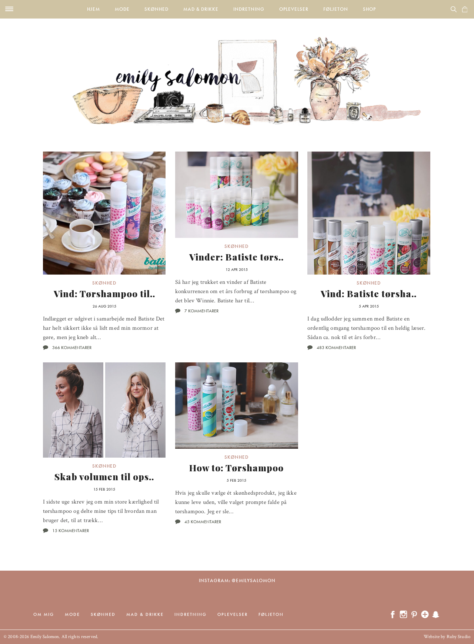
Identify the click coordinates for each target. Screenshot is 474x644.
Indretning (248, 9)
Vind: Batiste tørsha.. (369, 293)
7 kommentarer (201, 311)
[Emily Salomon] (237, 72)
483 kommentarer (336, 348)
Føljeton (335, 9)
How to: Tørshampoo (236, 468)
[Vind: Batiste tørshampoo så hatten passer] (368, 213)
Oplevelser (293, 9)
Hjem (93, 9)
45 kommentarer (202, 522)
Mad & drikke (200, 9)
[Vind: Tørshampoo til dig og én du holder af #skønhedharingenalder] (104, 213)
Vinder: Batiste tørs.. (236, 257)
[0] (464, 9)
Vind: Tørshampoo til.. (104, 293)
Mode (122, 9)
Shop (369, 9)
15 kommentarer (70, 531)
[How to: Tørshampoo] (236, 405)
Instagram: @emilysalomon (237, 580)
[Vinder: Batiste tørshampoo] (236, 195)
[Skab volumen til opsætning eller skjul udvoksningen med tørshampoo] (104, 410)
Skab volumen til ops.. (104, 476)
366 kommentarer (71, 348)
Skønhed (156, 9)
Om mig (43, 614)
